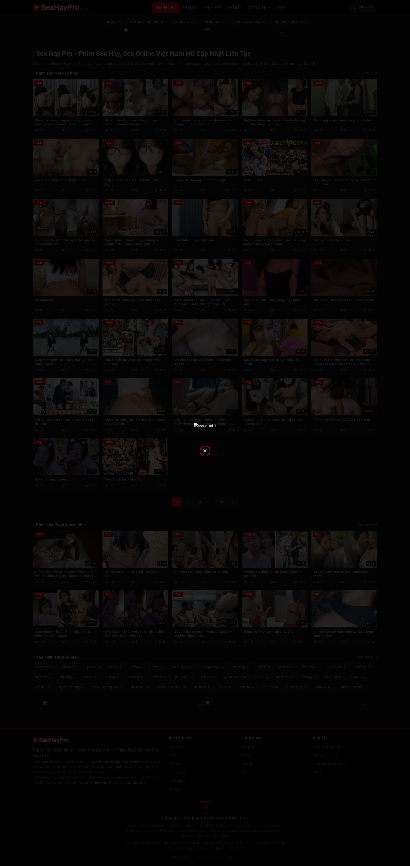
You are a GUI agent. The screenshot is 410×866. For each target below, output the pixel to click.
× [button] (205, 450)
